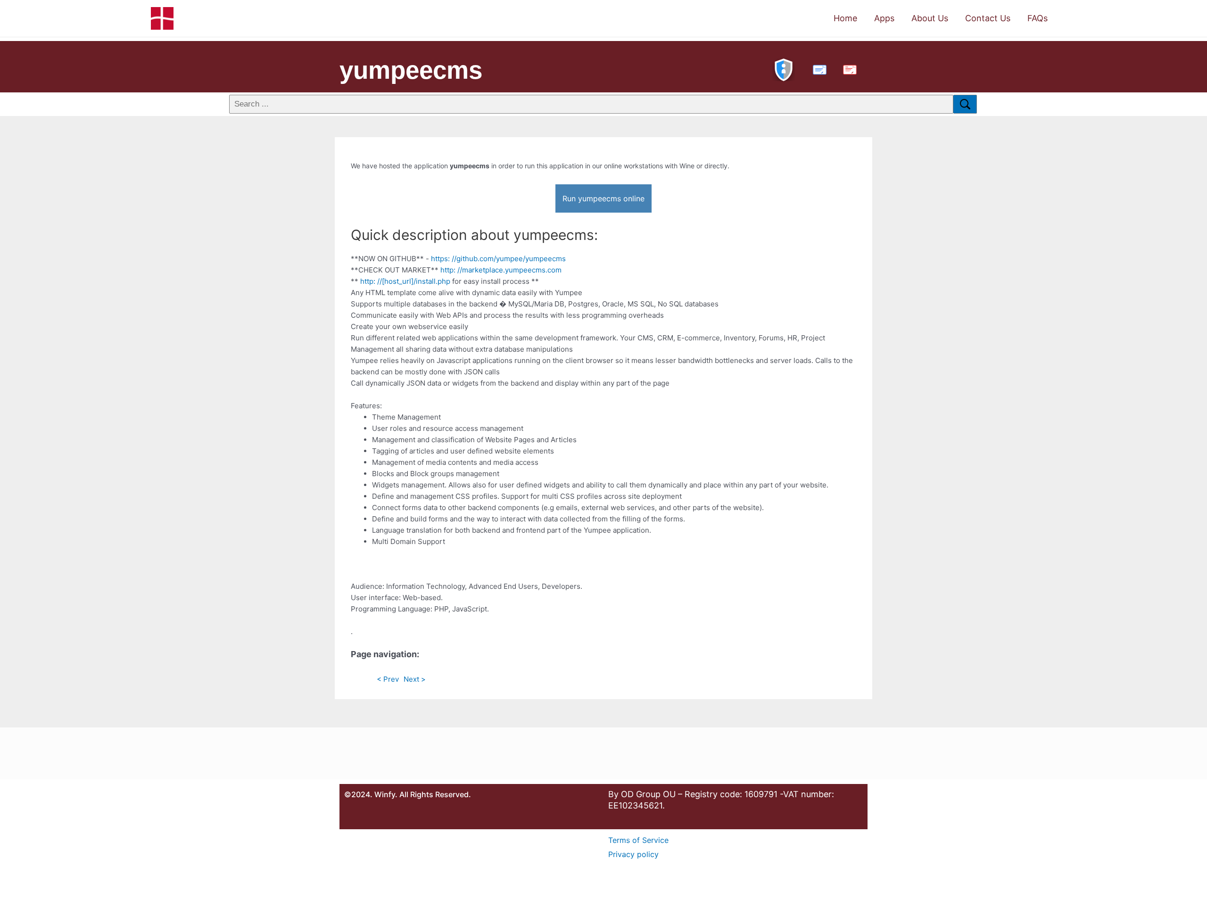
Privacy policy (633, 854)
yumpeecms (410, 70)
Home (845, 18)
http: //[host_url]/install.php (405, 281)
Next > (415, 679)
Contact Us (987, 18)
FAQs (1037, 18)
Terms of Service (638, 840)
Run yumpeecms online (603, 198)
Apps (884, 18)
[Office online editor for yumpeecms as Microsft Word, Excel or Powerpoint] (817, 68)
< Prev (388, 679)
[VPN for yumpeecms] (783, 68)
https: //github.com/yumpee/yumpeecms (498, 258)
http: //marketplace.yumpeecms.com (501, 269)
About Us (929, 18)
